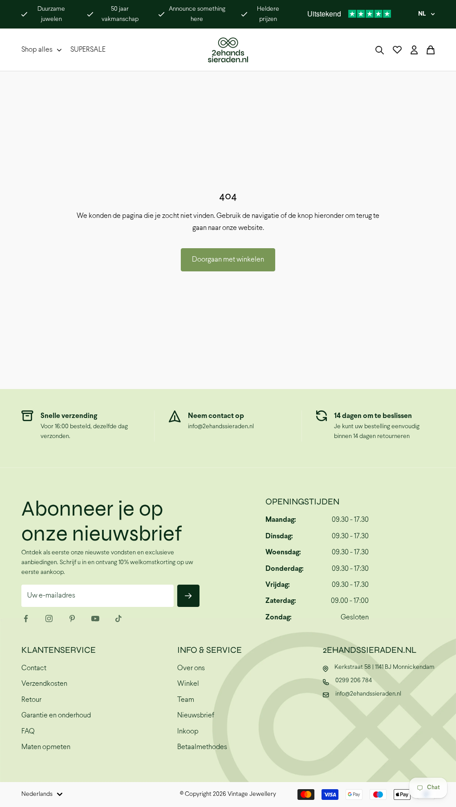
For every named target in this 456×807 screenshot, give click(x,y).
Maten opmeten (45, 747)
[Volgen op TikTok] (118, 618)
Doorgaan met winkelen (228, 259)
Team (185, 699)
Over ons (191, 668)
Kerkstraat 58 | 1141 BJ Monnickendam (384, 667)
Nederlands (37, 794)
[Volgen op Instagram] (49, 618)
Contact (33, 668)
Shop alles (37, 49)
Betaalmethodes (202, 747)
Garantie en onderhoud (56, 715)
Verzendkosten (44, 683)
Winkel (188, 683)
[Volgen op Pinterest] (72, 618)
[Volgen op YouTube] (95, 618)
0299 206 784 (353, 681)
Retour (31, 699)
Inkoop (188, 731)
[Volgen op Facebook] (25, 618)
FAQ (28, 731)
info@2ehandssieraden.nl (221, 427)
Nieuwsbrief (195, 715)
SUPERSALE (88, 49)
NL (422, 14)
